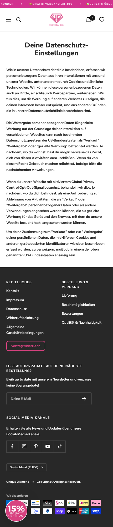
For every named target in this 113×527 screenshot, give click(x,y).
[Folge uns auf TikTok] (59, 446)
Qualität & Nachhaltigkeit (81, 322)
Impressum (15, 300)
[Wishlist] (102, 20)
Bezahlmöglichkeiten (78, 304)
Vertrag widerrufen (25, 346)
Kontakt (12, 291)
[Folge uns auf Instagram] (24, 446)
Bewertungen (72, 313)
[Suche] (18, 19)
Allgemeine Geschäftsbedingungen (25, 330)
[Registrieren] (84, 398)
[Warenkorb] (88, 19)
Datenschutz (16, 309)
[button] (16, 511)
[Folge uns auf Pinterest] (36, 446)
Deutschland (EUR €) (24, 467)
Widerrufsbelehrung (22, 318)
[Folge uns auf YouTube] (48, 446)
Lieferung (69, 295)
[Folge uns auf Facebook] (12, 446)
